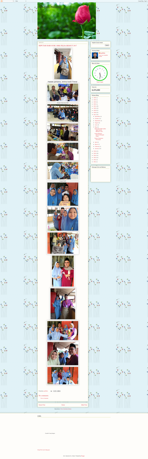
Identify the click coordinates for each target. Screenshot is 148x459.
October (97, 118)
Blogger (82, 456)
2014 (95, 155)
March (96, 144)
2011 (95, 161)
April (96, 142)
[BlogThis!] (55, 391)
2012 (95, 159)
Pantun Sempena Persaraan (99, 139)
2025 (95, 97)
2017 (95, 114)
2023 (95, 102)
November (97, 116)
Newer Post (42, 405)
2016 (95, 151)
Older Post (84, 405)
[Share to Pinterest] (60, 391)
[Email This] (54, 391)
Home (63, 405)
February (97, 146)
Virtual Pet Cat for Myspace (43, 449)
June (96, 124)
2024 (95, 99)
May (96, 127)
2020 (95, 108)
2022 (95, 104)
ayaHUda (102, 53)
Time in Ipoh (100, 82)
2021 (95, 106)
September (98, 120)
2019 (95, 110)
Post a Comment (44, 398)
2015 (95, 153)
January (97, 148)
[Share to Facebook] (58, 391)
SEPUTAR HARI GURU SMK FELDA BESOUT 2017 (100, 130)
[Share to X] (57, 391)
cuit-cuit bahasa (49, 6)
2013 (95, 157)
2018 (95, 112)
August (97, 122)
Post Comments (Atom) (66, 409)
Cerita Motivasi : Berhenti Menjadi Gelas (99, 135)
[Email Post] (51, 391)
